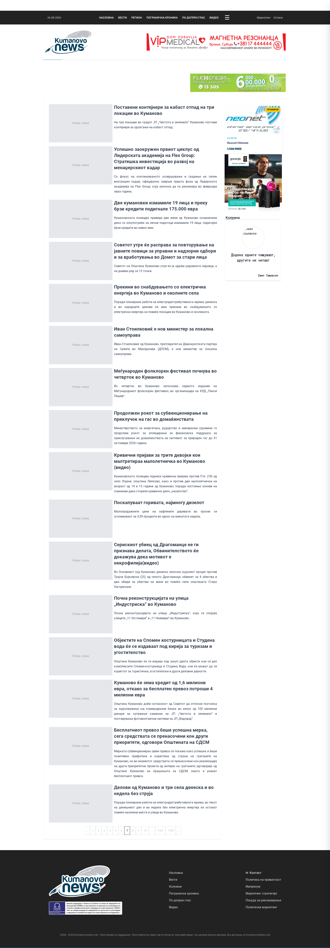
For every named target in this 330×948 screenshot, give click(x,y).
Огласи (278, 17)
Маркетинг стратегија (261, 893)
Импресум (253, 886)
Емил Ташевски (268, 275)
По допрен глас (193, 17)
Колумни (175, 886)
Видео (214, 17)
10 (145, 830)
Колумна (233, 218)
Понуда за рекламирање (263, 900)
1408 (171, 830)
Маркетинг (264, 17)
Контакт (253, 873)
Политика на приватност (263, 879)
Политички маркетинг (261, 907)
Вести (122, 17)
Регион (136, 17)
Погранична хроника (162, 17)
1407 (160, 830)
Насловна (106, 17)
